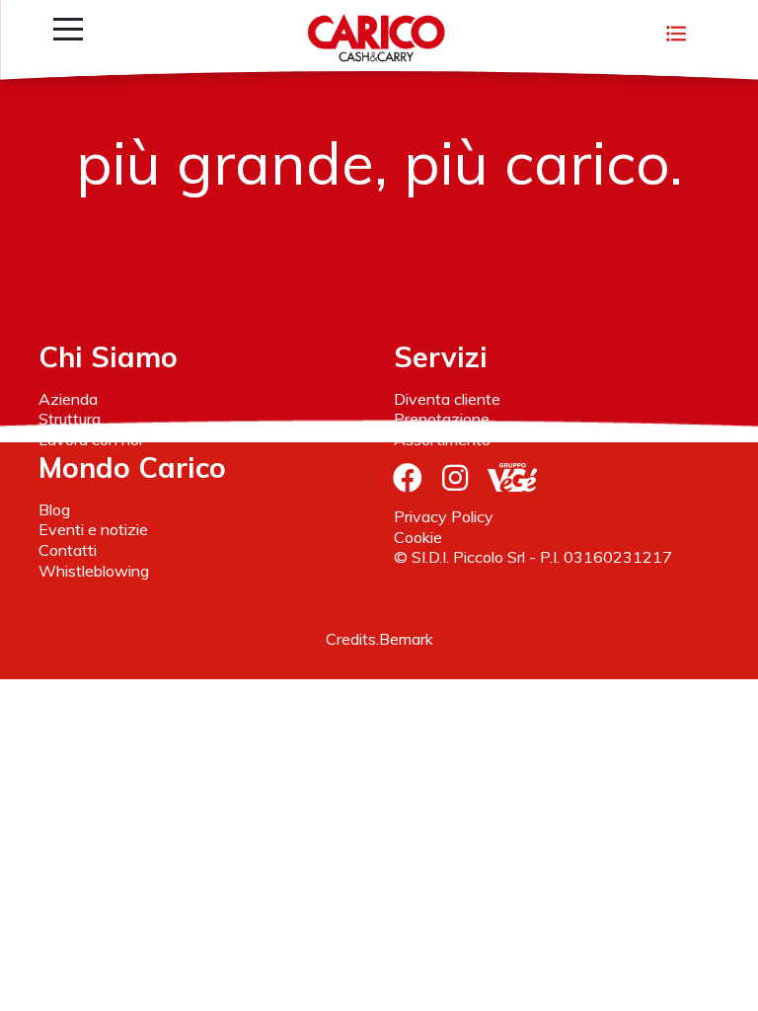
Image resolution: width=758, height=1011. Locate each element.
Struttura (69, 418)
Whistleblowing (93, 571)
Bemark (406, 639)
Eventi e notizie (93, 529)
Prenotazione (442, 418)
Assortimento (442, 439)
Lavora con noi (90, 439)
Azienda (68, 399)
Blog (54, 509)
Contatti (67, 550)
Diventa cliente (447, 399)
